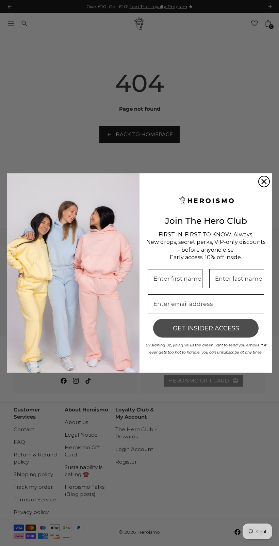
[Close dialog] (264, 181)
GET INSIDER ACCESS (206, 328)
